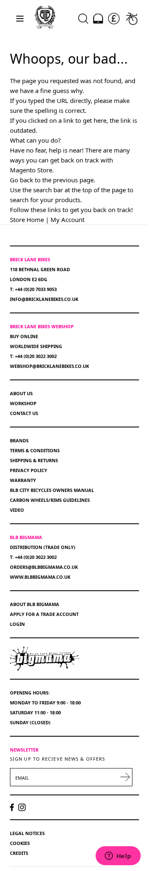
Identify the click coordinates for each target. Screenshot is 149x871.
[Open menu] (20, 19)
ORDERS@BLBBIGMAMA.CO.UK (44, 567)
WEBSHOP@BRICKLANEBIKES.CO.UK (49, 366)
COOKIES (20, 843)
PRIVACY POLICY (28, 470)
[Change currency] (113, 18)
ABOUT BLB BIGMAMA (34, 604)
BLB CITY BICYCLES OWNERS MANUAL (52, 490)
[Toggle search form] (83, 19)
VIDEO (17, 510)
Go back (21, 180)
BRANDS (19, 440)
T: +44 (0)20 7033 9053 (33, 289)
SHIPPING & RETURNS (34, 460)
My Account (67, 219)
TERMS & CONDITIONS (35, 450)
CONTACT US (24, 413)
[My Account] (98, 19)
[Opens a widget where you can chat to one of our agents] (118, 856)
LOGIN (17, 624)
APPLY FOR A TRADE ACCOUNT (44, 614)
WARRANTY (23, 480)
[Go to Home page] (45, 17)
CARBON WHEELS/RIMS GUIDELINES (50, 500)
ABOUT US (21, 393)
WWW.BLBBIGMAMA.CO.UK (40, 577)
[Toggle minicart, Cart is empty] (132, 18)
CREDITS (19, 853)
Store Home (27, 219)
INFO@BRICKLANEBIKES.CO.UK (44, 299)
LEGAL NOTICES (27, 833)
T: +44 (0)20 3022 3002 (33, 356)
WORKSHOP (23, 403)
